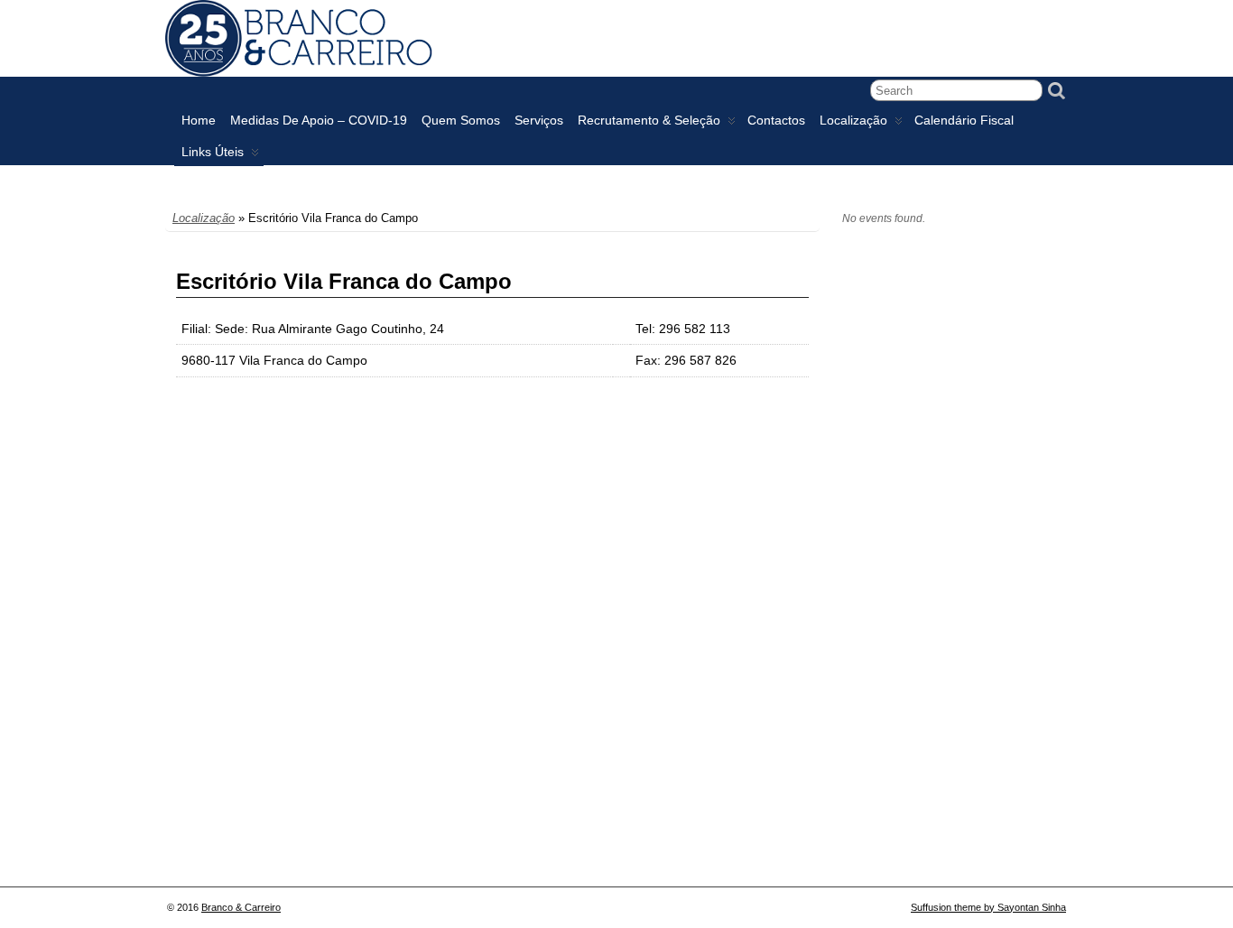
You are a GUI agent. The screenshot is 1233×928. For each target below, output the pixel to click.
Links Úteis (212, 151)
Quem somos (461, 120)
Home (198, 120)
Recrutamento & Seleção (649, 120)
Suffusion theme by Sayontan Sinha (988, 907)
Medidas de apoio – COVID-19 (318, 120)
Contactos (776, 120)
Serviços (539, 120)
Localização (853, 120)
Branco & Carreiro (241, 907)
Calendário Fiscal (964, 120)
